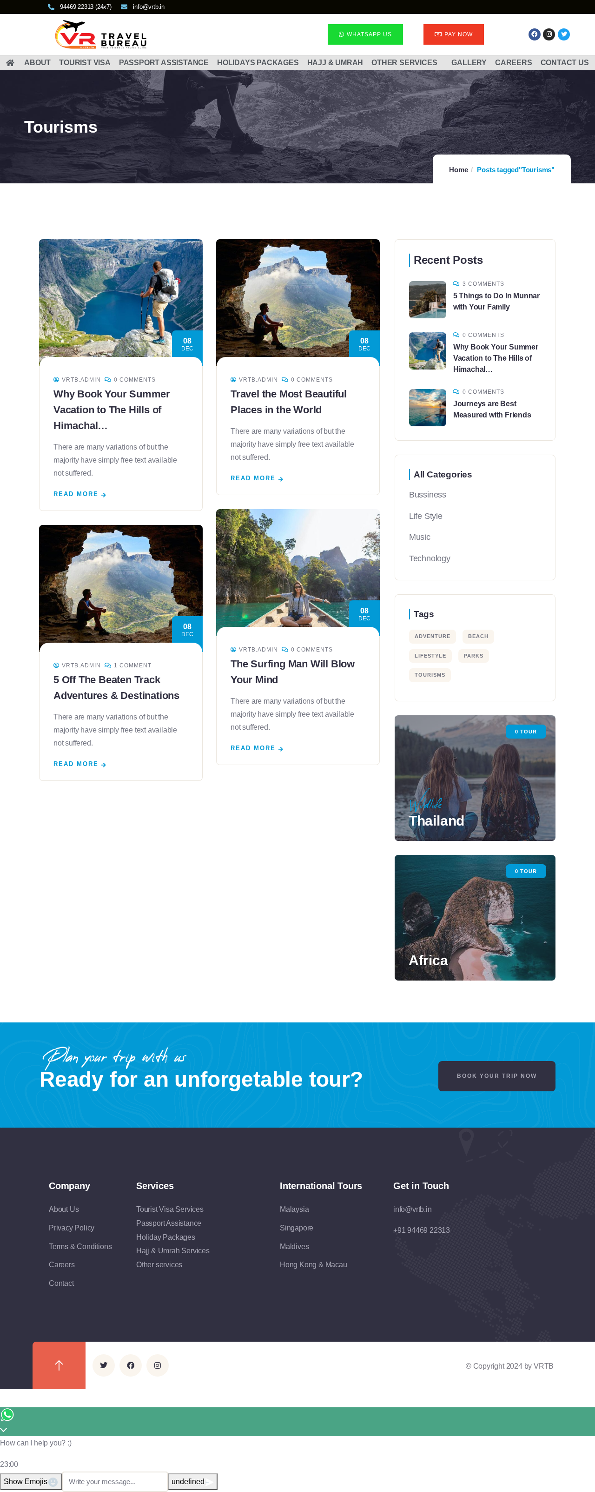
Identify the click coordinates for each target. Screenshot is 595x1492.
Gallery (469, 63)
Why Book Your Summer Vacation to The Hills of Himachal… (111, 409)
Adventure (432, 636)
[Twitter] (104, 1365)
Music (419, 537)
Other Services (404, 63)
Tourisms (430, 675)
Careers (513, 63)
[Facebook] (535, 34)
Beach (478, 636)
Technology (429, 558)
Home (458, 170)
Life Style (426, 516)
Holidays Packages (258, 63)
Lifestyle (430, 656)
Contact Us (565, 63)
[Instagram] (549, 34)
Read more (76, 494)
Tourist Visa (85, 63)
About (37, 63)
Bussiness (427, 494)
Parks (473, 656)
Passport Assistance (164, 63)
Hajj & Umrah (335, 63)
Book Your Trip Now (497, 1076)
